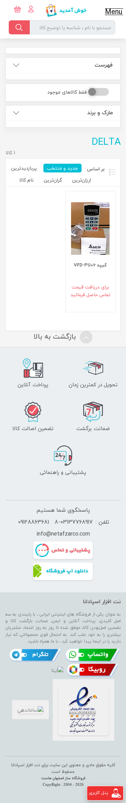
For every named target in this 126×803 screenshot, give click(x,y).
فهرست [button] (103, 65)
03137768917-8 (74, 522)
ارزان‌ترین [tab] (81, 180)
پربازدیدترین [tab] (24, 168)
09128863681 (33, 522)
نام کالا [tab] (26, 180)
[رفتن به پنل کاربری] (116, 792)
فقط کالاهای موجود (67, 92)
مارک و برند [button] (100, 112)
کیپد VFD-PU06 (90, 265)
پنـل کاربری (98, 792)
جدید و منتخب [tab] (62, 168)
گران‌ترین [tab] (53, 180)
